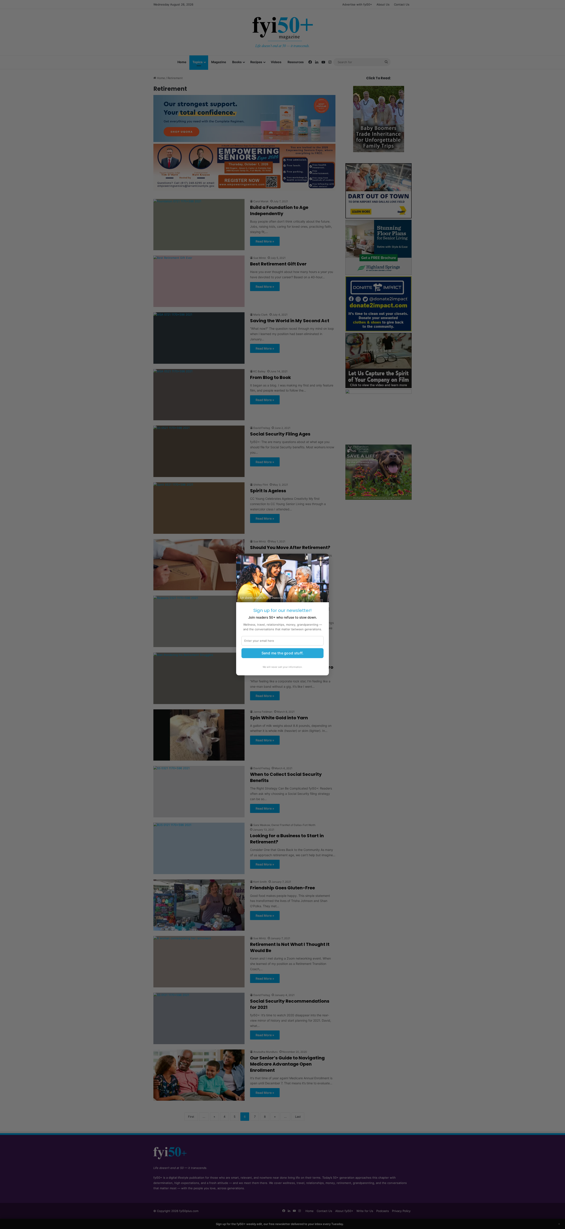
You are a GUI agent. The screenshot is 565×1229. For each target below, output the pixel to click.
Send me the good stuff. (283, 653)
